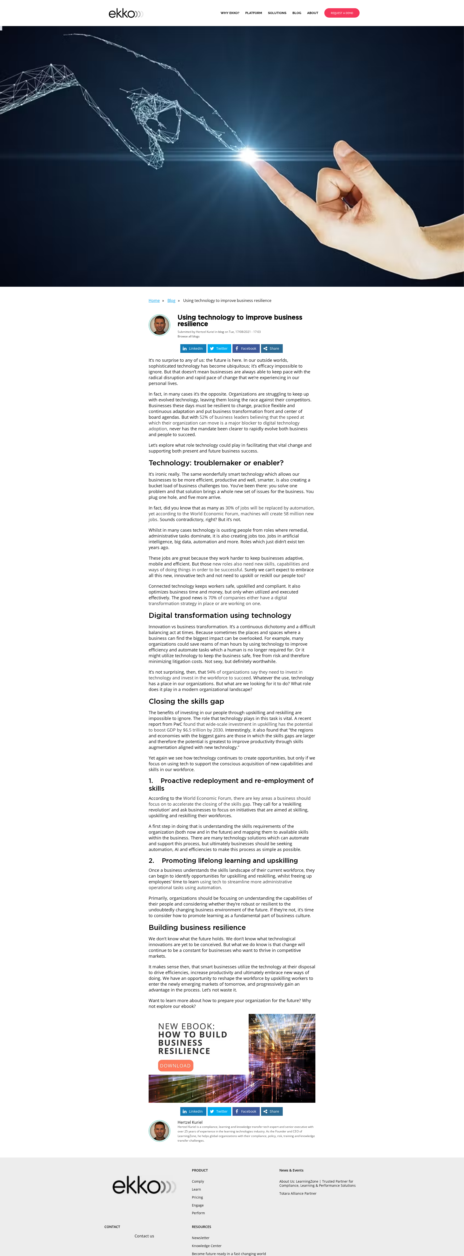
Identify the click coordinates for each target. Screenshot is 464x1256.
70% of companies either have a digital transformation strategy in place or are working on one (218, 600)
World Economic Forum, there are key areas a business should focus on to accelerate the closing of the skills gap (230, 801)
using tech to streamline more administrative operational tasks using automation (220, 884)
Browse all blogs (189, 336)
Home (154, 300)
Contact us (144, 1236)
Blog (171, 300)
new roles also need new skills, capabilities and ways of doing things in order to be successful (229, 566)
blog (221, 332)
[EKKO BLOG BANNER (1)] (232, 1016)
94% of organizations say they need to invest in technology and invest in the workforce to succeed (226, 675)
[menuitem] (233, 13)
